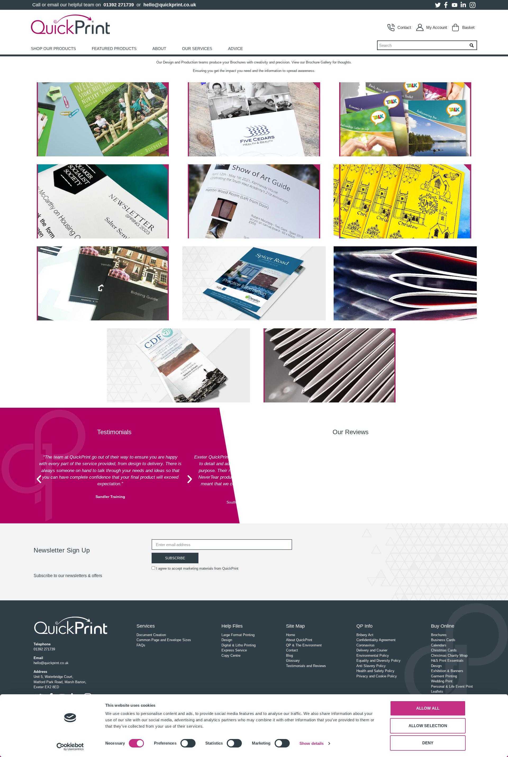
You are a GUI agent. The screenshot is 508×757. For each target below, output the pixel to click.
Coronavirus (365, 645)
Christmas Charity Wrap (449, 656)
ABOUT (159, 48)
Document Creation (151, 635)
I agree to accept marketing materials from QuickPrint (197, 568)
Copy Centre (231, 656)
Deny (427, 743)
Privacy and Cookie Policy (376, 676)
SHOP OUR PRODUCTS (53, 48)
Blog (289, 656)
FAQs (141, 645)
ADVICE (235, 48)
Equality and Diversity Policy (378, 661)
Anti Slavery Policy (371, 666)
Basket (468, 27)
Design (226, 640)
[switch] (188, 743)
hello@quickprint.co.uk (169, 4)
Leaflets (437, 691)
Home (290, 635)
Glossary (293, 661)
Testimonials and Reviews (306, 666)
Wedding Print (441, 681)
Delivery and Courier (371, 650)
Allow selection (428, 725)
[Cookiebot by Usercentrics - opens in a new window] (70, 747)
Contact (404, 27)
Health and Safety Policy (375, 671)
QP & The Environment (304, 645)
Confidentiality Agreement (376, 640)
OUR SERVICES (197, 48)
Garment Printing (444, 676)
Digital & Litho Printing (238, 645)
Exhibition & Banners (447, 671)
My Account (436, 27)
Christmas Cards (444, 650)
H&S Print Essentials (447, 661)
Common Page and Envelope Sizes (164, 640)
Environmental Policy (372, 656)
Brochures (439, 635)
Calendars (438, 645)
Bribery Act (364, 635)
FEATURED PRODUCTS (114, 48)
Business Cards (443, 640)
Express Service (234, 650)
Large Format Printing (238, 635)
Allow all (427, 708)
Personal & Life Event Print (452, 686)
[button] (39, 479)
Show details (312, 743)
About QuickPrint (299, 640)
